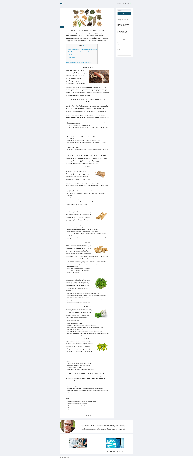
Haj (118, 51)
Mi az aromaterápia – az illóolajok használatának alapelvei (123, 25)
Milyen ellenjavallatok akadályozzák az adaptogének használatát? (78, 62)
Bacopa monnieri (71, 57)
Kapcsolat (127, 3)
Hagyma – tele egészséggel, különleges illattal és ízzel (124, 28)
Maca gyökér (70, 55)
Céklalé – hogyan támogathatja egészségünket (123, 35)
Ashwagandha (70, 52)
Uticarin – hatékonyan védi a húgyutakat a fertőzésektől (122, 32)
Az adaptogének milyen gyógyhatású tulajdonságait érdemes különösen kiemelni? (81, 49)
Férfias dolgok (120, 47)
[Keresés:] (124, 10)
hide (83, 45)
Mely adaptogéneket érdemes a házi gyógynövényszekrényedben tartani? (80, 51)
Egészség (119, 44)
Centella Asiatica (71, 59)
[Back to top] (96, 457)
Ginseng (69, 54)
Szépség (119, 54)
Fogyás (119, 49)
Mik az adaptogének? (70, 47)
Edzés (118, 42)
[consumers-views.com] (68, 4)
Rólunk (123, 3)
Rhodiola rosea (70, 60)
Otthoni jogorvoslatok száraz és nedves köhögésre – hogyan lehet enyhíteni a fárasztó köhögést (123, 21)
